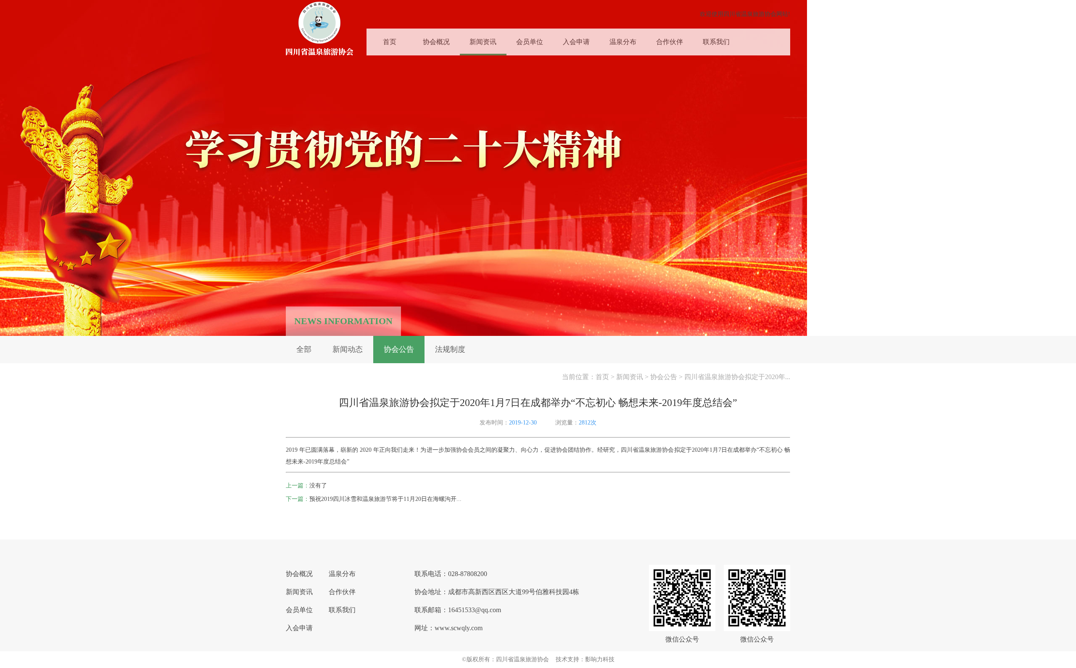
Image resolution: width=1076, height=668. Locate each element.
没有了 (318, 485)
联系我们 (716, 41)
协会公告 (399, 349)
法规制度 (450, 349)
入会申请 (576, 41)
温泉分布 (622, 41)
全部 (303, 349)
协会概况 (436, 41)
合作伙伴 (669, 41)
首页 (389, 41)
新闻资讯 (482, 41)
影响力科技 (599, 659)
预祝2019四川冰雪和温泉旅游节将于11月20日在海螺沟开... (385, 499)
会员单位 (529, 41)
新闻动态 (347, 349)
